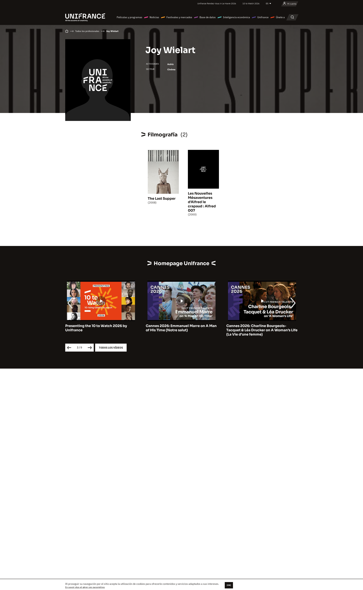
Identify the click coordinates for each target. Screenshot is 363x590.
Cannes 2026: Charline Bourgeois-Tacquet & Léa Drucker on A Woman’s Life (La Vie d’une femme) (261, 330)
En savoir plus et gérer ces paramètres (85, 587)
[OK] (229, 585)
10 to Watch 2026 (250, 3)
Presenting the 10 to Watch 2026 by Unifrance (96, 328)
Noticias (154, 17)
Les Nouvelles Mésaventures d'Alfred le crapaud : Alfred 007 (202, 202)
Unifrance (263, 17)
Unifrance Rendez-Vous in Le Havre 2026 (216, 3)
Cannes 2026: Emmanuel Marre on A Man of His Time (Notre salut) (181, 328)
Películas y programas (129, 17)
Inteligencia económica (236, 17)
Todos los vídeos (111, 347)
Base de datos (208, 17)
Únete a (280, 17)
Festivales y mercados (179, 17)
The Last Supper (162, 198)
